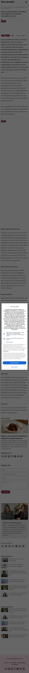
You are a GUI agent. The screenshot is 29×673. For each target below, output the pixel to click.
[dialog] (14, 336)
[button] (14, 342)
